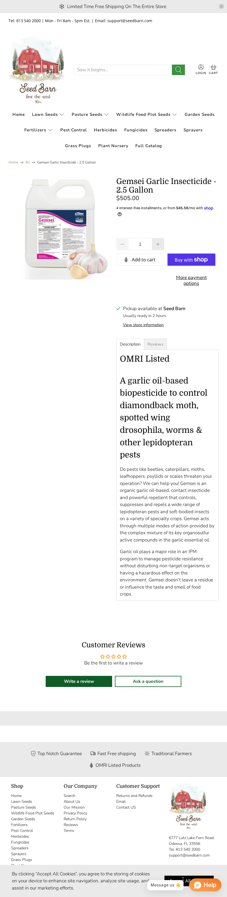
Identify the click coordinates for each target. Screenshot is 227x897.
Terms (69, 830)
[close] (221, 6)
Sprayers (193, 130)
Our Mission (74, 807)
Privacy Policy (75, 813)
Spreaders (165, 130)
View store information (143, 325)
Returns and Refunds (134, 795)
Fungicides (136, 130)
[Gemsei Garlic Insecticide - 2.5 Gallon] (60, 228)
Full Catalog (148, 146)
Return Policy (75, 819)
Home (18, 114)
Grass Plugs (78, 146)
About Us (72, 801)
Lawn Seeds (45, 114)
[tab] (130, 344)
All (27, 162)
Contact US (126, 807)
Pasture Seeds (87, 114)
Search (69, 795)
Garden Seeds (200, 114)
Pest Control (73, 130)
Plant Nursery (113, 146)
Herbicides (105, 130)
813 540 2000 (188, 849)
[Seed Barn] (37, 69)
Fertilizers (35, 130)
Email (121, 801)
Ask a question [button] (148, 681)
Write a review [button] (79, 681)
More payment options (191, 280)
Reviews (71, 824)
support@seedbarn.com (189, 855)
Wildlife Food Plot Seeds (143, 114)
